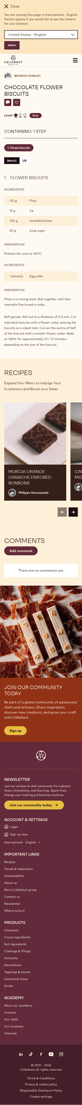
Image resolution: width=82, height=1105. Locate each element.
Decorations (12, 965)
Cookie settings (41, 1096)
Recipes (9, 862)
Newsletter (12, 904)
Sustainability (14, 876)
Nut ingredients (15, 944)
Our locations (13, 1026)
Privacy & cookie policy (41, 1084)
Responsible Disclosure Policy (41, 1090)
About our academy (18, 1005)
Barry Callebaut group (20, 890)
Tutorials (10, 1033)
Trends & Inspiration (18, 869)
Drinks (8, 986)
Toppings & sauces (17, 972)
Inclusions (11, 958)
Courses (10, 1012)
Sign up (15, 731)
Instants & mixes (16, 979)
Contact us (12, 897)
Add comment (20, 551)
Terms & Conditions (41, 1078)
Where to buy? (14, 911)
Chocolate (11, 930)
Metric (12, 161)
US (24, 161)
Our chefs (11, 1019)
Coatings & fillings (17, 951)
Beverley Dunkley (27, 75)
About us (10, 883)
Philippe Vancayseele (34, 493)
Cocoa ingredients (17, 937)
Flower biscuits (20, 147)
